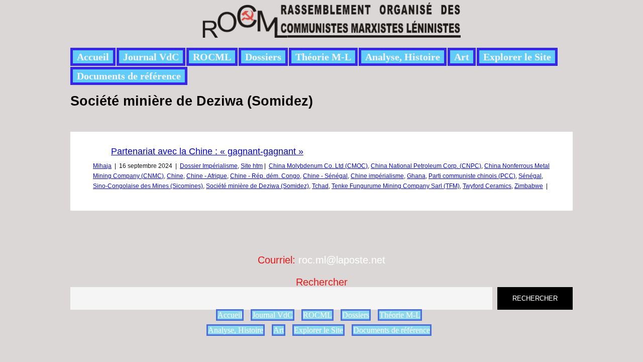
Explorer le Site (517, 56)
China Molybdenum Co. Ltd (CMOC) (318, 166)
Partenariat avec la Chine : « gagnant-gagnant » (207, 151)
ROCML (212, 56)
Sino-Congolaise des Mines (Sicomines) (148, 186)
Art (461, 56)
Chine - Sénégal (325, 176)
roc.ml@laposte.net (341, 259)
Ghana (416, 176)
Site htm (252, 166)
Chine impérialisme (377, 176)
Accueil (93, 56)
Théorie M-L (323, 56)
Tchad (320, 186)
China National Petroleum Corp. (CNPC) (426, 166)
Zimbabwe (528, 186)
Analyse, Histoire (402, 56)
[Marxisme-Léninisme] (331, 32)
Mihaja (102, 166)
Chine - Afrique (206, 176)
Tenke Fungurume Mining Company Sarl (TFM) (396, 186)
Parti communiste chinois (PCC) (471, 176)
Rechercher (322, 282)
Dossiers (263, 56)
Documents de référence (129, 75)
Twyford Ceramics (487, 186)
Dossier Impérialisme (209, 166)
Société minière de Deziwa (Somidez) (257, 186)
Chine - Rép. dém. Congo (265, 176)
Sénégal (530, 176)
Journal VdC (151, 56)
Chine (175, 176)
